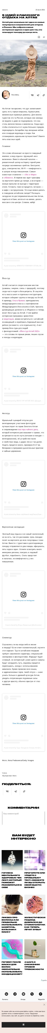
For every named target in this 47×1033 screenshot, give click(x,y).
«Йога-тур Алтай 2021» (29, 331)
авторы (23, 999)
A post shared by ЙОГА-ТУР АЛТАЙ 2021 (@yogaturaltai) (25, 401)
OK (23, 1025)
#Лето (14, 776)
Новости (5, 10)
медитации (9, 319)
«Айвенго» (8, 178)
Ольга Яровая (18, 301)
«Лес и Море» (30, 175)
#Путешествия (7, 776)
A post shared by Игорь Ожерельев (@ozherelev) (23, 625)
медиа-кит (41, 999)
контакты (5, 999)
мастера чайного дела (28, 429)
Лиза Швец (15, 95)
